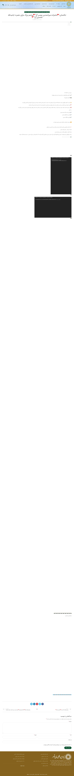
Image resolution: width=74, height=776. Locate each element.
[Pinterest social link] (37, 704)
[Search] (8, 5)
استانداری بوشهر (45, 765)
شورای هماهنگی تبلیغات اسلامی (19, 754)
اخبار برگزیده (47, 12)
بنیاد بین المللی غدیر (44, 763)
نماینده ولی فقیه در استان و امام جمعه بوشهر (40, 761)
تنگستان (31, 12)
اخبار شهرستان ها (37, 12)
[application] (61, 175)
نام (70, 735)
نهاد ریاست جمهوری (44, 756)
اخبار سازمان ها (43, 12)
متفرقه (26, 12)
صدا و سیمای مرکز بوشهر (20, 761)
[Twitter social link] (40, 704)
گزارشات (28, 12)
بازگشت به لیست (37, 709)
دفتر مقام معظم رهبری (44, 754)
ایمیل (35, 735)
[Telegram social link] (31, 704)
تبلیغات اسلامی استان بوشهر (19, 756)
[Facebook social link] (42, 704)
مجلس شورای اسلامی (44, 758)
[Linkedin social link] (34, 704)
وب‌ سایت (69, 739)
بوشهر (34, 12)
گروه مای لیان (37, 774)
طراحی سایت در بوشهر (30, 774)
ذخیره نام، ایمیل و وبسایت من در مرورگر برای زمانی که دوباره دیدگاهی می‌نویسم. (57, 744)
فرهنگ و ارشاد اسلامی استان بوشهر (18, 758)
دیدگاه (70, 721)
